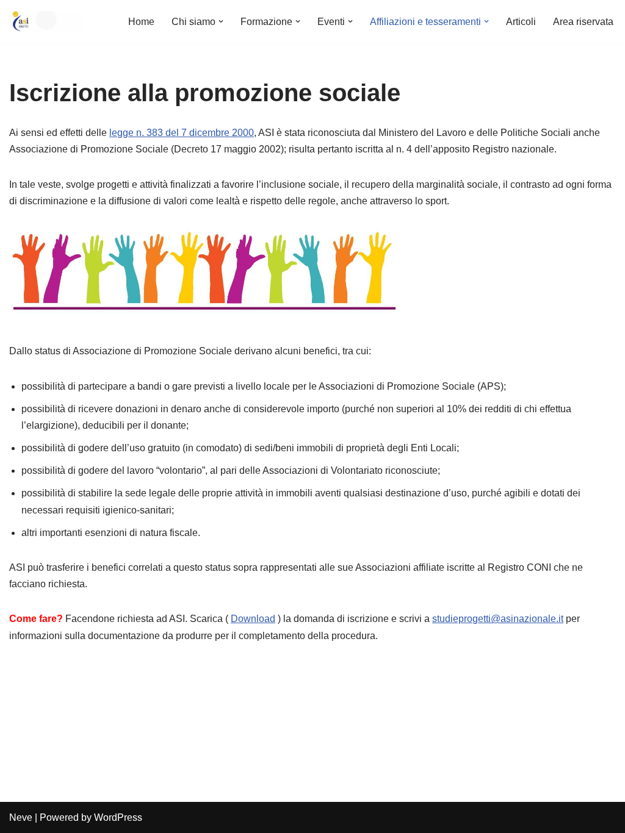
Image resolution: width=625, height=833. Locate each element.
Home (141, 21)
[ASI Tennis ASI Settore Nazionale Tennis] (45, 21)
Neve (20, 817)
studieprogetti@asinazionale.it (497, 618)
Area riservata (583, 21)
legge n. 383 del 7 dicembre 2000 (181, 132)
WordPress (118, 817)
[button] (221, 21)
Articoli (521, 21)
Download (253, 618)
